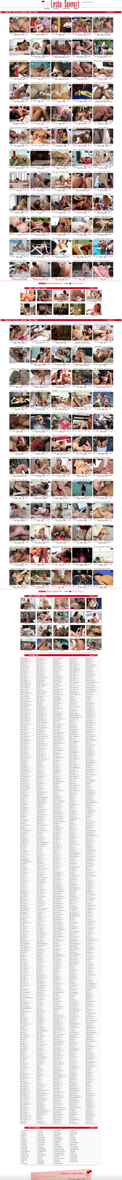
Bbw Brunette (23, 914)
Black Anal (22, 1039)
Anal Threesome (24, 825)
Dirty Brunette (39, 961)
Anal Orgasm (23, 813)
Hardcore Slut (56, 809)
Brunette (18, 34)
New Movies (56, 8)
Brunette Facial (39, 731)
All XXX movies (27, 301)
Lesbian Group (56, 1058)
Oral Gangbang (72, 928)
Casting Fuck (39, 795)
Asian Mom (22, 867)
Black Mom (22, 1062)
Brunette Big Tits (40, 715)
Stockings (89, 100)
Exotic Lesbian (39, 1053)
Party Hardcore (72, 969)
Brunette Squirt (39, 753)
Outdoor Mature (72, 945)
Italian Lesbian (56, 912)
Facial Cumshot (39, 1058)
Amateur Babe (23, 677)
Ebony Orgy (39, 1037)
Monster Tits (72, 881)
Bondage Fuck (39, 682)
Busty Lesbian (39, 783)
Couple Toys (39, 886)
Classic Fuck (39, 827)
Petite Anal (71, 982)
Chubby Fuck (39, 813)
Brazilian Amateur (40, 691)
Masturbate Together (73, 715)
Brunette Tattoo (39, 755)
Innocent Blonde (56, 874)
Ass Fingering (23, 881)
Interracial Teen (56, 908)
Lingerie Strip (72, 705)
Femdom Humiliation (41, 1093)
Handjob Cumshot (57, 790)
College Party (39, 863)
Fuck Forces (77, 315)
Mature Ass (71, 722)
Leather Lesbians (57, 1008)
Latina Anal (55, 973)
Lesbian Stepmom (73, 668)
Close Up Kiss (39, 840)
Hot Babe (55, 851)
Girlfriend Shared (57, 717)
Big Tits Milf (22, 1025)
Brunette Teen (39, 757)
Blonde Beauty (23, 1091)
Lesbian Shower (56, 1121)
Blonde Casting (23, 1098)
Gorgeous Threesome (58, 743)
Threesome (106, 101)
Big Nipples (22, 1013)
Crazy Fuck (38, 891)
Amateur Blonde (23, 680)
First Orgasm (39, 1121)
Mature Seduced (73, 778)
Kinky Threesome (57, 954)
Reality (85, 212)
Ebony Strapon (39, 1041)
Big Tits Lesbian (23, 1023)
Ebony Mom (39, 1034)
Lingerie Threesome (73, 706)
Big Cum (22, 999)
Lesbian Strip (72, 673)
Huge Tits (55, 868)
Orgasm (108, 278)
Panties (48, 189)
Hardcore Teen (56, 811)
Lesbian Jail (55, 1065)
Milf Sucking (72, 840)
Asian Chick (22, 844)
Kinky (79, 57)
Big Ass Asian (23, 962)
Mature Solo (72, 781)
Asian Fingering (23, 851)
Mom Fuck (71, 865)
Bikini (36, 57)
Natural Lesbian (72, 898)
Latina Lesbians (56, 990)
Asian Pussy (23, 874)
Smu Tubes (94, 650)
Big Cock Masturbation (25, 997)
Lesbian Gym (56, 1060)
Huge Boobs (55, 854)
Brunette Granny (40, 734)
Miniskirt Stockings (73, 856)
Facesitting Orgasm (40, 1057)
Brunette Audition (40, 708)
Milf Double (71, 806)
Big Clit (21, 987)
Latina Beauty (56, 976)
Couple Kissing (39, 881)
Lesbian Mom (56, 1081)
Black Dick (22, 1053)
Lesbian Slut (72, 659)
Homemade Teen (57, 820)
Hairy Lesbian (56, 779)
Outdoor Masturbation (74, 943)
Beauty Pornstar (23, 950)
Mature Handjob (72, 755)
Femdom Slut (39, 1097)
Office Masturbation (73, 915)
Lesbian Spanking (73, 665)
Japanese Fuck (56, 921)
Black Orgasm (23, 1064)
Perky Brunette (72, 976)
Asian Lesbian (23, 858)
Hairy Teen (55, 788)
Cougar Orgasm (40, 874)
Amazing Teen (23, 781)
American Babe (23, 783)
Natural (101, 101)
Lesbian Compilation (57, 1034)
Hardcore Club (56, 799)
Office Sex (71, 919)
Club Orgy (38, 847)
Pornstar (66, 79)
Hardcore (64, 56)
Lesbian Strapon (73, 671)
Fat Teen (38, 1083)
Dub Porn (94, 301)
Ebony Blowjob (39, 1020)
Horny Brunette (56, 828)
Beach (98, 408)
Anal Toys (22, 827)
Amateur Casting (24, 685)
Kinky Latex (55, 947)
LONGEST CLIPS (57, 283)
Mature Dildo (72, 739)
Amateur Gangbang (24, 713)
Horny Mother (56, 844)
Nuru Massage (72, 908)
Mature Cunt (72, 738)
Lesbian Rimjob (56, 1112)
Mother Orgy (72, 891)
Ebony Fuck (39, 1025)
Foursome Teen (56, 680)
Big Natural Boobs (24, 1011)
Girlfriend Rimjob (56, 715)
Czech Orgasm (39, 936)
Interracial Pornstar (57, 907)
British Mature (39, 701)
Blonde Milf (22, 1121)
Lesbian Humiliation (57, 1064)
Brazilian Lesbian (40, 692)
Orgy (107, 57)
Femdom (15, 587)
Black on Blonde (23, 1083)
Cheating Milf (39, 806)
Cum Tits (38, 907)
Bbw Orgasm (23, 926)
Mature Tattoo (72, 788)
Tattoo (79, 123)
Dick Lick (38, 947)
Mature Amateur (72, 719)
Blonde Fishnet (23, 1109)
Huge (82, 235)
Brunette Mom (39, 741)
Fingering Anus (39, 1107)
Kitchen (108, 364)
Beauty (61, 146)
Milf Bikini (71, 799)
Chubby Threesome (40, 825)
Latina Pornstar (56, 1001)
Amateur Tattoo (23, 753)
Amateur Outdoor (24, 736)
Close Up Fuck (39, 839)
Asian (15, 78)
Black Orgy (22, 1065)
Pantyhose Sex (72, 964)
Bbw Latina (22, 919)
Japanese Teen (56, 935)
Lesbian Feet (56, 1046)
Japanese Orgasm (57, 933)
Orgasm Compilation (73, 931)
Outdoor (44, 235)
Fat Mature (38, 1076)
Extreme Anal (39, 1055)
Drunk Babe (39, 992)
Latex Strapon (56, 971)
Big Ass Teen (23, 982)
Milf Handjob (72, 813)
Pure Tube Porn (28, 650)
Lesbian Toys (72, 685)
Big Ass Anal (23, 961)
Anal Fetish (22, 800)
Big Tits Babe (23, 1018)
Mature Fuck (72, 750)
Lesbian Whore (72, 691)
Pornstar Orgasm (73, 1011)
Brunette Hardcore (40, 736)
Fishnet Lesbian (56, 663)
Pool (101, 279)
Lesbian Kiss (56, 1067)
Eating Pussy (39, 1009)
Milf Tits (71, 846)
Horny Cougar (56, 832)
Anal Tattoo (22, 823)
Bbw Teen (22, 929)
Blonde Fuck (23, 1111)
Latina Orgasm (56, 997)
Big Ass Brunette (23, 968)
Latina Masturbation (57, 992)
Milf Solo (71, 832)
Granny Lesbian (56, 748)
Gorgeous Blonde (57, 736)
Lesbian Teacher (73, 678)
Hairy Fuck (55, 774)
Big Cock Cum (23, 994)
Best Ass (22, 954)
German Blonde (56, 698)
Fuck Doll (55, 687)
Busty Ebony (39, 778)
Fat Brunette (39, 1070)
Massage (101, 587)
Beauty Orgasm (23, 949)
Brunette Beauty (40, 713)
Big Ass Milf (22, 976)
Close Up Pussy (40, 846)
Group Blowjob (56, 753)
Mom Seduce (72, 870)
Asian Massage (23, 860)
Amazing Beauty (23, 767)
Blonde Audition (23, 1086)
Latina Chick (55, 980)
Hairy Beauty (56, 767)
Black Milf (22, 1060)
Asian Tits (22, 879)
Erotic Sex (38, 1051)
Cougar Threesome (40, 877)
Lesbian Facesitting (57, 1043)
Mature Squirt (72, 783)
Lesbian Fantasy (56, 1044)
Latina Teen (55, 1004)
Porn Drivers (94, 315)
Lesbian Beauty (56, 1023)
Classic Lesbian (40, 828)
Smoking (84, 587)
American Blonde (24, 785)
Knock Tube (77, 637)
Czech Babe (39, 929)
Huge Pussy (55, 865)
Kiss (41, 79)
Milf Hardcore (72, 814)
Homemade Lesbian (57, 816)
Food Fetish (55, 671)
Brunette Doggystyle (41, 727)
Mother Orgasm (72, 889)
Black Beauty (23, 1046)
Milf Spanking (72, 834)
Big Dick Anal (23, 1001)
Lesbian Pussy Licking (58, 1109)
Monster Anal (72, 877)
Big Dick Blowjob (24, 1003)
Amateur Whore (23, 760)
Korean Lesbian (56, 959)
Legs (17, 168)
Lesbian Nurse (56, 1086)
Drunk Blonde (39, 994)
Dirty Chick (38, 962)
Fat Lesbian (39, 1074)
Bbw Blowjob (23, 912)
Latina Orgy (55, 999)
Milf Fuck (71, 809)
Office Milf (71, 917)
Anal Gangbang (23, 807)
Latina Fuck (55, 985)
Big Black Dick (23, 983)
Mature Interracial (73, 759)
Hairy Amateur (56, 760)
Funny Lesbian (56, 691)
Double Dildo (39, 983)
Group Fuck (55, 755)
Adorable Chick (23, 663)
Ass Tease (22, 888)
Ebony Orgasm (39, 1036)
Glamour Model (56, 727)
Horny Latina (56, 837)
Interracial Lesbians (57, 898)
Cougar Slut (39, 875)
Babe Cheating (23, 896)
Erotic (26, 34)
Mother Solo (72, 893)
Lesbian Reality (56, 1111)
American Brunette (24, 786)
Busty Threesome (40, 792)
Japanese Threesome (58, 936)
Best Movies (47, 8)
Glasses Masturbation (58, 732)
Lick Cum (71, 698)
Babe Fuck (22, 898)
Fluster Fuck (28, 315)
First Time (85, 454)
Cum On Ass (39, 900)
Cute (85, 146)
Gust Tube (44, 637)
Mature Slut (71, 779)
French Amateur (56, 682)
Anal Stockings (23, 820)
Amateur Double (23, 706)
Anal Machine (23, 811)
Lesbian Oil (55, 1090)
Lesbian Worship (73, 692)
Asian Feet (22, 849)
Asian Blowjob (23, 842)
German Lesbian (56, 703)
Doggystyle (62, 57)
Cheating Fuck (39, 804)
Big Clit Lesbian (23, 989)
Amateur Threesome (24, 757)
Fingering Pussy (40, 1114)
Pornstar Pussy (72, 1016)
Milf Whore (71, 849)
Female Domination (40, 1090)
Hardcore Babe (56, 797)
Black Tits (22, 1079)
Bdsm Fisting (23, 935)
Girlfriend (43, 57)
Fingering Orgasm (40, 1112)
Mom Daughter (72, 863)
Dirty (43, 454)
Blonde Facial (23, 1107)
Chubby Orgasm (40, 820)
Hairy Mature (56, 783)
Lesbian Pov (55, 1105)
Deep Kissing (39, 942)
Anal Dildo (22, 799)
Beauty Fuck (23, 945)
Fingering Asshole (40, 1109)
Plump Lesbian (72, 994)
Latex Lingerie (56, 966)
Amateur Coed (23, 691)
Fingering (43, 56)
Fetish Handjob (39, 1104)
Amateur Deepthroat (24, 701)
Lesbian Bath (56, 1020)
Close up (57, 167)
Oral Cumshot (72, 926)
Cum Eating (39, 898)
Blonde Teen (39, 671)
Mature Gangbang (73, 752)
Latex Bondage (56, 961)
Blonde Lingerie (23, 1119)
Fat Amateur (39, 1064)
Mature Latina (72, 762)
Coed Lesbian (39, 854)
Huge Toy (55, 870)
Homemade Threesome (58, 821)
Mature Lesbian (72, 764)
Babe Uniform (23, 903)
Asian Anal (22, 835)
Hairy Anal (55, 762)
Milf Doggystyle (72, 804)
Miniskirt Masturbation (74, 853)
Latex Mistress (56, 968)
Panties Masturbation (74, 954)
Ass (69, 34)
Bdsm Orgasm (23, 936)
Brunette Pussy (39, 748)
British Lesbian (39, 699)
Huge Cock (55, 856)
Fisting (101, 342)
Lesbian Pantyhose (57, 1097)
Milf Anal (71, 795)
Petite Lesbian (72, 989)
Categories (75, 8)
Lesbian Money (56, 1083)
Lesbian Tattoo (72, 677)
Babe (15, 34)
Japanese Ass (56, 915)
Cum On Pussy (39, 903)
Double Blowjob (40, 982)
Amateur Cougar (24, 694)
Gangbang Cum (56, 692)
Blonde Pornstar (40, 659)
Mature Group (72, 753)
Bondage (23, 587)
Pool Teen (71, 999)
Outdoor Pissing (72, 947)
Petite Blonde (72, 983)
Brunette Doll (39, 729)
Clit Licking (38, 834)
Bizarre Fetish (23, 1034)
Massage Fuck (72, 710)
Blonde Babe (23, 1088)
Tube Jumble (44, 609)
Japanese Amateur (57, 914)
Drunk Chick (39, 997)
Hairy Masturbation (57, 781)
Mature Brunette (72, 734)
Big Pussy (22, 1016)
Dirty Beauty (39, 957)
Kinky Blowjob (56, 945)
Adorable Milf (23, 665)
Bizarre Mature (23, 1037)
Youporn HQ (44, 623)
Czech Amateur (39, 928)
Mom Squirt (71, 874)
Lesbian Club (56, 1032)
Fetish (99, 235)
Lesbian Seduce (56, 1118)
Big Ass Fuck (23, 973)
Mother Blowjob (72, 884)
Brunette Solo (39, 752)
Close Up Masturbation (41, 842)
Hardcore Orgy (56, 807)
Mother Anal (72, 882)
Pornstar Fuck (72, 1008)
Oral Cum (71, 924)
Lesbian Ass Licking (57, 1016)
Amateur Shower (24, 743)
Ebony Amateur (39, 1011)
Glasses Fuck (56, 731)
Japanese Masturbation (58, 929)
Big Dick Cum (23, 1004)
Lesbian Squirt (72, 666)
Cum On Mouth (39, 901)
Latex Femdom (56, 962)
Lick (103, 79)
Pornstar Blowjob (73, 1004)
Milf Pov (71, 827)
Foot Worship (56, 675)
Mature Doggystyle (73, 741)
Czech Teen (39, 938)
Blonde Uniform (39, 673)
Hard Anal (55, 792)
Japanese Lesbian (57, 926)
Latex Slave (55, 969)
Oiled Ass (71, 921)
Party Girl (71, 968)
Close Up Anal (39, 837)
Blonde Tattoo (39, 670)
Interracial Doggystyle (58, 891)
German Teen (56, 706)
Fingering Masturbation (41, 1111)
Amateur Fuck (23, 712)
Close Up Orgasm (40, 844)
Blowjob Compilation (41, 677)
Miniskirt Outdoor (73, 854)
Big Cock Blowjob (24, 992)
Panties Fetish (72, 952)
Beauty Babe (23, 940)
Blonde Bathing (23, 1090)
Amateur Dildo (23, 703)
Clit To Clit (38, 835)
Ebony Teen (39, 1043)
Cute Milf (38, 922)
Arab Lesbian (23, 832)
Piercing (82, 57)
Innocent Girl (56, 877)
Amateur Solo (23, 745)
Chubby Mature (39, 816)
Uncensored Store (61, 609)
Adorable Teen (23, 668)
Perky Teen (71, 980)
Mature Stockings (73, 785)
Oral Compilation (73, 922)
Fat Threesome (39, 1084)
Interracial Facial (56, 893)
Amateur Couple (23, 696)
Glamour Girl (56, 722)
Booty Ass (38, 687)
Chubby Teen (39, 823)
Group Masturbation (57, 757)
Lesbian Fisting (56, 1051)
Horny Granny (56, 835)
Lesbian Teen (72, 680)
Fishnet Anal (55, 661)
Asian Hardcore (23, 854)
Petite (23, 79)
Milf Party (71, 823)
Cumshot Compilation (41, 908)
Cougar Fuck (39, 872)
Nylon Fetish (72, 910)
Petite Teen (71, 990)
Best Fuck (22, 957)
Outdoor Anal (72, 938)
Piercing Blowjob (73, 992)
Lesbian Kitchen (56, 1069)
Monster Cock (72, 879)
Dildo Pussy (39, 950)
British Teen (39, 705)
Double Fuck (39, 989)
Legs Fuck (55, 1011)
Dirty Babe (38, 955)
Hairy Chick (55, 773)
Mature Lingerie (72, 766)
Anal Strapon (23, 821)
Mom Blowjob (72, 860)
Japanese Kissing (57, 924)
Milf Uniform (72, 847)
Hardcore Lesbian (57, 802)
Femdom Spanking (40, 1098)
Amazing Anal (23, 764)
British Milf (38, 703)
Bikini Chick (22, 1030)
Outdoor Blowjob (73, 940)
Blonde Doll (22, 1105)
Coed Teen (38, 856)
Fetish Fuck (39, 1102)
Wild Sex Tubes (27, 623)
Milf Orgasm (72, 820)
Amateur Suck (23, 752)
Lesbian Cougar (56, 1036)
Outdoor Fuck (72, 942)
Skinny (58, 146)
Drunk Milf (38, 1001)
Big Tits (110, 101)
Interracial (43, 431)
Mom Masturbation (73, 867)
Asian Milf (22, 865)
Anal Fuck (22, 806)
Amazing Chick (23, 773)
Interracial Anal (56, 882)
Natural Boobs (72, 896)
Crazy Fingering (40, 889)
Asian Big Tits (23, 840)
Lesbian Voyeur (72, 689)
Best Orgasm (23, 959)
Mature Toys (72, 792)
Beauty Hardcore (24, 947)
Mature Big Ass (72, 727)
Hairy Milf (55, 785)
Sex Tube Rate (61, 650)
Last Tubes (44, 315)
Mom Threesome (73, 875)
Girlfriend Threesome (57, 719)
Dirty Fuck (38, 964)
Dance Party (39, 940)
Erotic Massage (39, 1050)
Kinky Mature (56, 950)
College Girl (39, 860)
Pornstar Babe (72, 1003)
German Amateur (56, 694)
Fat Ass (38, 1065)
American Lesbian (24, 788)
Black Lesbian (23, 1057)
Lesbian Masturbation (58, 1076)
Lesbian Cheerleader (57, 1029)
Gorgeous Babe (56, 734)
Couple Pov (39, 884)
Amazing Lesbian (24, 776)
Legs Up (55, 1013)
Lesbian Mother (56, 1084)
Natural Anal (72, 894)
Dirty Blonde (39, 959)
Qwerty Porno (28, 609)
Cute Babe (38, 914)
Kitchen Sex (55, 957)
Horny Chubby (56, 830)
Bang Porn (77, 301)
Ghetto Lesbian (56, 708)
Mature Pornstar (72, 774)
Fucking (19, 79)
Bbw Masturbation (24, 922)
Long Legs (71, 708)
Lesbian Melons (56, 1077)
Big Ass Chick (23, 969)
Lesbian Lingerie (56, 1070)
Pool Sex (71, 997)
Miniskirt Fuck (72, 851)
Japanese (26, 78)
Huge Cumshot (56, 858)
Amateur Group (23, 715)
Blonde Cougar (23, 1102)
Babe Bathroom (23, 891)
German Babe (56, 696)
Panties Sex (72, 957)
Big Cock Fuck (23, 996)
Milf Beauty (71, 797)
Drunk (79, 212)
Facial (16, 454)
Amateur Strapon (24, 748)
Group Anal (55, 752)
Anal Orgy (22, 814)
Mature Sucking (72, 786)
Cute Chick (38, 919)
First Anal (38, 1116)
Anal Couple (23, 797)
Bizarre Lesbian (23, 1036)
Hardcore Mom (56, 804)
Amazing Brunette (24, 771)
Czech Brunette (39, 933)
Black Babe (22, 1043)
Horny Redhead (56, 847)
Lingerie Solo (72, 703)
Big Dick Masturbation (25, 1008)
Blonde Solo (39, 666)
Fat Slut (38, 1081)
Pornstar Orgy (72, 1013)
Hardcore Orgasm (57, 806)
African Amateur (23, 670)
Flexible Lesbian (56, 670)
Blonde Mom (23, 1123)
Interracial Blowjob (57, 888)
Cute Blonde (39, 915)
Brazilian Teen (39, 694)
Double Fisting (39, 987)
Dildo (61, 235)
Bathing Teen (23, 907)
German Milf (55, 705)
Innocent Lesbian (57, 879)
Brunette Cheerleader (41, 722)
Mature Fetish (72, 746)
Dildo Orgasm (39, 949)
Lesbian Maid (56, 1072)
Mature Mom (72, 769)
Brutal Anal (38, 762)
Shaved (59, 190)
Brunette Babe (39, 710)
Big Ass (42, 190)
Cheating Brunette (40, 802)
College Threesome (40, 868)
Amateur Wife (23, 762)
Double (45, 78)
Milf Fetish (71, 807)
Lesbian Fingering (57, 1050)
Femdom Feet (39, 1091)
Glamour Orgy (56, 729)
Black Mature (23, 1058)
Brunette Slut (39, 750)
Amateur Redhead (24, 739)
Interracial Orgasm (57, 903)
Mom (86, 79)
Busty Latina (39, 781)
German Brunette (57, 699)
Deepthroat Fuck (40, 945)
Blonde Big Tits (23, 1093)
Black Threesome (24, 1077)
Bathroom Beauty (24, 908)
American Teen (23, 792)
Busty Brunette (39, 776)
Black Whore (23, 1081)
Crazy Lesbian (39, 893)
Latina (22, 408)
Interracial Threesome (58, 910)
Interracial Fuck (56, 894)
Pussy (86, 57)
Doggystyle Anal (40, 976)
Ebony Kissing (39, 1027)
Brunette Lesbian (40, 738)
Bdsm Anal (22, 933)
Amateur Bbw (23, 678)
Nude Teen (71, 905)
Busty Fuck (38, 779)
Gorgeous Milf (56, 741)
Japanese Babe (56, 917)
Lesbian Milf (55, 1079)
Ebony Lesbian (39, 1029)
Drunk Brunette (39, 996)
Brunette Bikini (39, 717)
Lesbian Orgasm (56, 1091)
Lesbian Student (73, 675)
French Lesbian (56, 685)
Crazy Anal (38, 888)
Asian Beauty (23, 839)
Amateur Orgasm (24, 732)
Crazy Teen (39, 894)
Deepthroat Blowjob (40, 943)
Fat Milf (38, 1077)
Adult (77, 623)
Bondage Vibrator (40, 685)
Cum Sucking (39, 905)
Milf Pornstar (72, 825)
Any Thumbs (94, 623)
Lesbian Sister (56, 1123)
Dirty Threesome (40, 975)
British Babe (39, 698)
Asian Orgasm (23, 868)
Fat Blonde (38, 1069)
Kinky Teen (55, 952)
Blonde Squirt (39, 668)
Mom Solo (71, 872)
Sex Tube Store (77, 650)
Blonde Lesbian (23, 1118)
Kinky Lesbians (56, 949)
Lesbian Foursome (57, 1055)
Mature (60, 34)
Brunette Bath (39, 712)
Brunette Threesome (41, 759)
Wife (101, 431)
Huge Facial (55, 863)
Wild (63, 123)
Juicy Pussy (55, 942)
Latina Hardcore (56, 989)
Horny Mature (56, 839)
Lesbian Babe (56, 1018)
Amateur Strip (23, 750)
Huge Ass (55, 853)
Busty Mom (38, 786)
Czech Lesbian (39, 935)
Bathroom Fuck (23, 910)
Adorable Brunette (24, 661)
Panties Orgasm (72, 955)
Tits (66, 34)
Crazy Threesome (40, 896)
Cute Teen (38, 926)
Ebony (56, 542)
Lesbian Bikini (56, 1025)
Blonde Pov (39, 661)
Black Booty (22, 1050)
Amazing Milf (23, 778)
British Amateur (39, 696)
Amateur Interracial (24, 720)
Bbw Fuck (22, 915)
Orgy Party (71, 935)
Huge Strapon (56, 867)
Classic (81, 101)
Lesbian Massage (57, 1074)
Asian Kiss (22, 856)
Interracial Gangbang (57, 896)
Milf (48, 78)
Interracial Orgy (56, 905)
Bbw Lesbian (23, 921)
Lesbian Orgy (56, 1093)
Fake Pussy (39, 1060)
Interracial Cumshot (57, 889)
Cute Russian (39, 924)
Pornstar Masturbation (74, 1009)
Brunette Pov (39, 746)
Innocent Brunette (57, 875)
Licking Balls (72, 699)
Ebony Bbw (39, 1016)
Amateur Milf (23, 725)
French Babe (56, 684)
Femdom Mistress (40, 1095)
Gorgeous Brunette (57, 738)
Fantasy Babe (39, 1062)
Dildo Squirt (39, 952)
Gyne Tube (61, 637)
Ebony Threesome (40, 1044)
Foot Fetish (55, 673)
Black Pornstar (23, 1067)
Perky (42, 565)
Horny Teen (55, 849)
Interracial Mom (56, 901)
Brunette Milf (39, 739)
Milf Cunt (71, 802)
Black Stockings (23, 1074)
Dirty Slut (38, 971)
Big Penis (22, 1015)
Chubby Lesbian (40, 814)
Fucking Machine (57, 689)
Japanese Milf (56, 931)
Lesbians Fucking (73, 694)
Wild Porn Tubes (94, 609)
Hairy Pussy (55, 786)
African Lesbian (23, 671)
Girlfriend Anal (56, 712)
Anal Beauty (23, 793)
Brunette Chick (39, 724)
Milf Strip (71, 839)
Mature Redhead (73, 776)
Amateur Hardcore (24, 719)
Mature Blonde (72, 731)
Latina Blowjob (56, 978)
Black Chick (22, 1051)
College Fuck (39, 858)
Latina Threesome (57, 1006)
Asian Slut (22, 875)
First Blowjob (39, 1118)
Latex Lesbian (56, 964)
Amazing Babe (23, 766)
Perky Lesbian (72, 978)
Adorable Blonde (24, 659)
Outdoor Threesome (73, 949)
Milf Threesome (72, 844)
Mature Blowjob (72, 732)
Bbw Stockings (23, 928)
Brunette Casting (40, 720)
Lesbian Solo (72, 661)
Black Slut (22, 1072)
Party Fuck (71, 966)
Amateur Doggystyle (24, 705)
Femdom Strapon (40, 1100)
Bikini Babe (22, 1029)
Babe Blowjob (23, 893)
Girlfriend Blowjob (57, 713)
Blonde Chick (23, 1100)
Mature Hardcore (73, 757)
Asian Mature (23, 863)
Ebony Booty (39, 1022)
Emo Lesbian (39, 1046)
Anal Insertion (23, 809)
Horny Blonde (56, 827)
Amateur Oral (23, 731)
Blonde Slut (39, 665)
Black (42, 78)
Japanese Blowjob (57, 919)
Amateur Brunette (24, 684)
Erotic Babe (39, 1048)
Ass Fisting (22, 882)
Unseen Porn (78, 609)
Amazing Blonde (24, 769)
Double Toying (39, 990)
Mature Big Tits (72, 729)
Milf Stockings (72, 837)
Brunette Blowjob (40, 719)
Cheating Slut (39, 807)
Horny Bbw (55, 825)
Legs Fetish (55, 1009)
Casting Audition (40, 793)
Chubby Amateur (40, 809)
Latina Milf (55, 994)
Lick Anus (71, 696)
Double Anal (39, 980)
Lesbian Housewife (57, 1062)
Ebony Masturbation (40, 1030)
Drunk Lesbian (39, 999)
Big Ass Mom (23, 978)
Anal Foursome (23, 804)
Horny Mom (55, 842)
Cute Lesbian (39, 921)
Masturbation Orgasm (74, 717)
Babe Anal (22, 889)
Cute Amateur (39, 912)
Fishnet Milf (55, 665)
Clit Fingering (39, 832)
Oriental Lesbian (73, 936)
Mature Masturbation (73, 767)
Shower (41, 279)
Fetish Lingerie (39, 1105)
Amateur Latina (23, 722)
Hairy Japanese (56, 778)
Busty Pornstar (39, 788)
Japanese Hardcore (57, 922)
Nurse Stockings (73, 907)
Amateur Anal (23, 673)
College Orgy (39, 861)
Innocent (21, 387)
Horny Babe (55, 823)
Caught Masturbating (41, 797)
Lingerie (85, 101)
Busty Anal (38, 767)
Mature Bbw (72, 724)
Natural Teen (72, 901)
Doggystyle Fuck (40, 978)
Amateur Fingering (24, 710)
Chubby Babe (39, 811)
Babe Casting (23, 894)
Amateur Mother (23, 729)
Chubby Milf (39, 818)
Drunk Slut (38, 1006)
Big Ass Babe (23, 964)
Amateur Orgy (23, 734)
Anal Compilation (24, 795)
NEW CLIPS (49, 283)
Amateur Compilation (25, 692)
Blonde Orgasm (39, 658)
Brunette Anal (39, 706)
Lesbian (22, 34)
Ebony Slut (38, 1039)
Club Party (38, 849)
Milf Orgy (71, 821)
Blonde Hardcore (24, 1116)
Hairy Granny (56, 776)
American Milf (23, 790)
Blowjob (105, 34)
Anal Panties (23, 816)
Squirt (65, 342)
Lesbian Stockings (73, 670)
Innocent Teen (56, 881)
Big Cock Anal (23, 990)
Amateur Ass (23, 675)
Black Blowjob (23, 1048)
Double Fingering (40, 985)
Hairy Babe (55, 766)
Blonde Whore (39, 675)
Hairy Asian (55, 764)
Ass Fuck (22, 884)
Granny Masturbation (57, 750)
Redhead (89, 56)
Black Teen (22, 1076)
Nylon (107, 235)
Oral (22, 168)
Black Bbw (22, 1044)
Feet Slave (38, 1088)
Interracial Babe (56, 884)
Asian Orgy (22, 870)
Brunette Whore (39, 760)
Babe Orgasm (23, 900)
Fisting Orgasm (56, 668)
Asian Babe (22, 837)
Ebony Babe (39, 1015)
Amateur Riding (23, 741)
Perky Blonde (72, 975)
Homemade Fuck (57, 814)
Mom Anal (71, 858)
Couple (39, 57)
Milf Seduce (71, 830)
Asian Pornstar (23, 872)
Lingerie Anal (72, 701)
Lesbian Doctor (56, 1039)
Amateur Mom (23, 727)
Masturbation (89, 34)
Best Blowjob (23, 955)
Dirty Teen (38, 973)
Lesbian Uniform (73, 687)
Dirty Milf (38, 968)
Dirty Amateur (39, 954)
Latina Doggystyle (57, 983)
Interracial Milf (56, 900)
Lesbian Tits (72, 684)
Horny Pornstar (56, 846)
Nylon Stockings (72, 914)
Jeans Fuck (55, 938)
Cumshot (26, 453)
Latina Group (56, 987)
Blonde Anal (23, 1084)
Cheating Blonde (40, 800)
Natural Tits (71, 903)
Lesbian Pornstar (57, 1104)
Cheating (79, 79)
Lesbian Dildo (56, 1037)
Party (82, 168)
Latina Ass (55, 975)
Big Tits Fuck (23, 1022)
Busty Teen (38, 790)
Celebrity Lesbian (40, 799)
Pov (39, 79)
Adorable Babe (23, 658)
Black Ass (22, 1041)
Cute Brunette (39, 917)
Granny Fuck (56, 746)
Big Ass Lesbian (23, 975)
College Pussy (39, 865)
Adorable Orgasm (24, 666)
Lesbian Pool (56, 1102)
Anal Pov (22, 818)
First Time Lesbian (57, 658)
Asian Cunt (22, 847)
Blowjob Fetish (39, 678)
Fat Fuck (38, 1072)
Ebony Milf (38, 1032)
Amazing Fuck (23, 774)
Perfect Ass (71, 973)
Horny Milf (55, 840)
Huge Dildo (55, 860)
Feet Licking (39, 1086)
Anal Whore (22, 828)
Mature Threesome (73, 790)
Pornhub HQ (61, 315)
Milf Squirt (71, 835)
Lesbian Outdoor (56, 1095)
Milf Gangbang (72, 811)
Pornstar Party (72, 1015)
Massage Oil (72, 712)
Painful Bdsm (72, 950)
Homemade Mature (57, 818)
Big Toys (22, 1027)
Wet (85, 123)
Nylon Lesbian (72, 912)
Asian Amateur (23, 834)
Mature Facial (72, 743)
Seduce (42, 123)
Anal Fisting (22, 802)
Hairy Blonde (56, 769)
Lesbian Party (56, 1098)
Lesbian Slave (72, 658)
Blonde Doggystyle (24, 1104)
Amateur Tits (23, 759)
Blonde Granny (23, 1114)
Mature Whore (72, 793)
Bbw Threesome (23, 931)
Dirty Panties (39, 969)
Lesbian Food (56, 1053)
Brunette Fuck (39, 732)
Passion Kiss (72, 971)
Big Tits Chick (23, 1020)
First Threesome (40, 1123)
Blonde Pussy (39, 663)
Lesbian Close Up (57, 1030)
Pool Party (71, 996)
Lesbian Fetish (56, 1048)
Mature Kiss (71, 760)
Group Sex (55, 759)
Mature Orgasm (72, 771)
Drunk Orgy (39, 1003)
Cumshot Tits (39, 910)
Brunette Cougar (40, 725)
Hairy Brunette (56, 771)
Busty (64, 78)
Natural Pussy (72, 900)
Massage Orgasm (73, 713)
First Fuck (38, 1119)
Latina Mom (55, 996)
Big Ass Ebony (23, 971)
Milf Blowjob (72, 800)
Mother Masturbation (73, 888)
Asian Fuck (22, 853)
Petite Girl (71, 987)
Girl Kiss (55, 710)
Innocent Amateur (57, 872)
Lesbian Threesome (73, 682)
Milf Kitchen (71, 816)
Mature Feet (72, 745)
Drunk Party (39, 1004)
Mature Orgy (72, 773)
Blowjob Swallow (40, 680)
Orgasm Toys (72, 933)
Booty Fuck (38, 689)
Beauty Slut (22, 952)
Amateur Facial (23, 708)
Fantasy (66, 57)
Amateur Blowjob (24, 682)
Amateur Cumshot (24, 698)
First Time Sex (56, 659)
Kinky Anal (55, 943)
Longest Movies (66, 8)
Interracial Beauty (57, 886)
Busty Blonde (39, 774)
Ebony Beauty (39, 1018)
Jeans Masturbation (57, 940)
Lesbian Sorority (73, 663)
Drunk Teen (39, 1008)
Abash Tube (61, 623)
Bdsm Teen (22, 938)
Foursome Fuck (56, 678)
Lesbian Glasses (56, 1057)
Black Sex (22, 1070)
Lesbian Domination (57, 1041)
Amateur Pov (23, 738)
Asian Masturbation (24, 861)
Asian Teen (22, 877)
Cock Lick (38, 853)
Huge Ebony (55, 861)
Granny (83, 79)
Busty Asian (39, 769)
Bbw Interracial (23, 917)
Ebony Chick (39, 1023)
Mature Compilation (73, 736)
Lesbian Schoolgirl (57, 1114)
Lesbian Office (56, 1088)
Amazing (25, 586)
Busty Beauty (39, 773)
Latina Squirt (56, 1003)
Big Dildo (22, 1009)
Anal (36, 34)
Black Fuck (22, 1055)
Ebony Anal (39, 1013)
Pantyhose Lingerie (73, 962)
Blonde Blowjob (23, 1097)
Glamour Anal (56, 720)
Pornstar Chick (72, 1006)
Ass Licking (22, 886)
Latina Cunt (55, 982)
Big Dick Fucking (24, 1006)
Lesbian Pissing (56, 1100)
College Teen (39, 867)
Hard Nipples (56, 795)
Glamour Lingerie (57, 725)
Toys (42, 101)
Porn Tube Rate (94, 637)
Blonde (42, 34)
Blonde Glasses (23, 1112)
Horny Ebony (56, 834)
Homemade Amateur (57, 813)
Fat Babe (38, 1067)
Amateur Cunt (23, 699)
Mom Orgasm (72, 868)
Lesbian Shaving (56, 1119)
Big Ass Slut (22, 980)
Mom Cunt (71, 861)
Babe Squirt (22, 901)
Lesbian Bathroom (57, 1022)
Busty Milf (38, 785)
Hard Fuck (55, 793)
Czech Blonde (39, 931)
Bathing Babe (23, 905)
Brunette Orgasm (40, 743)
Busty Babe (39, 771)
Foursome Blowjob (57, 677)
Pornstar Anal (72, 1001)
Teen (64, 34)
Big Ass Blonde (23, 966)
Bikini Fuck (22, 1032)
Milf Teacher (72, 842)
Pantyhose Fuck (72, 961)
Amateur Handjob (24, 717)
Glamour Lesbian (57, 724)
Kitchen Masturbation (57, 955)
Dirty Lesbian (39, 966)
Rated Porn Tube (44, 650)
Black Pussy (23, 1069)
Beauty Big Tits (23, 942)
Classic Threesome (40, 830)
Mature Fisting (72, 748)
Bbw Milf (22, 924)
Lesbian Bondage (57, 1027)
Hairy (78, 78)
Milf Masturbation (73, 818)
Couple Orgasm (40, 882)
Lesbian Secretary (57, 1116)
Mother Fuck (72, 886)
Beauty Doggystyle (24, 943)
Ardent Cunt (61, 301)
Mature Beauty (72, 725)
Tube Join (44, 301)
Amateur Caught (23, 687)
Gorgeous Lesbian (57, 739)
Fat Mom (38, 1079)
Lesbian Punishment (57, 1107)
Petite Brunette (72, 985)
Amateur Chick (23, 689)
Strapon (15, 79)
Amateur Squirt (23, 746)
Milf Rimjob (71, 828)
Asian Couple (23, 846)
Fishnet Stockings (57, 666)
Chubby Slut (39, 821)
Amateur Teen (23, 755)
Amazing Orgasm (24, 779)
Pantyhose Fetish (73, 959)
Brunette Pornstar (40, 745)
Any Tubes (28, 637)
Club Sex (38, 851)
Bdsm (39, 453)
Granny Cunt (56, 745)
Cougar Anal (39, 870)
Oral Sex (71, 929)
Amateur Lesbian (24, 724)
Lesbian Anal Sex (57, 1015)
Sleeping (22, 101)
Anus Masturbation (24, 830)
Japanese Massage (57, 928)
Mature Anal (72, 720)
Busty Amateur (39, 766)
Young (40, 146)
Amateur (98, 211)
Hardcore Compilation (58, 800)
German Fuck (56, 701)
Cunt (82, 146)
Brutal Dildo (39, 764)
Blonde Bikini (23, 1095)
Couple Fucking (40, 879)
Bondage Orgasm (40, 684)
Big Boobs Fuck (23, 985)
